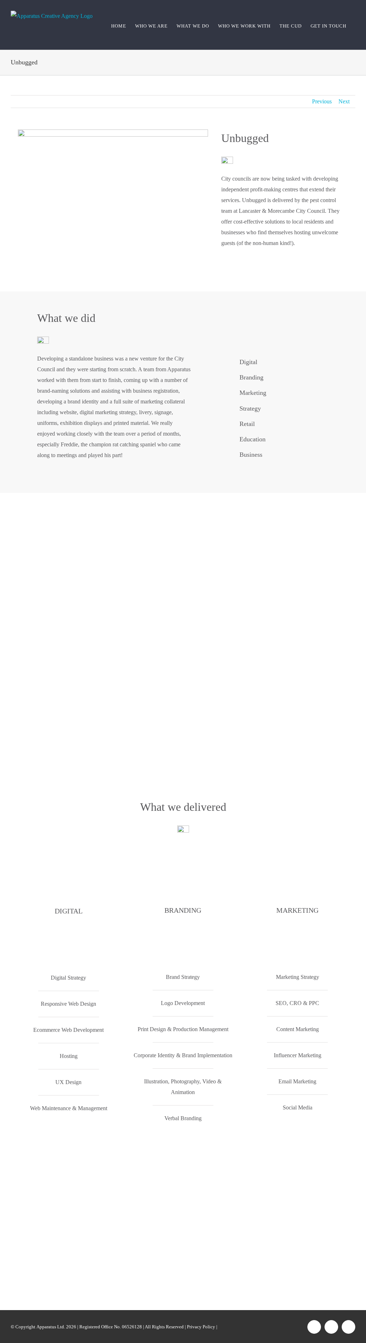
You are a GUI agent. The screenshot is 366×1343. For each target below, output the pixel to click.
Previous (322, 101)
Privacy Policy (201, 1326)
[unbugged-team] (113, 132)
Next (344, 101)
